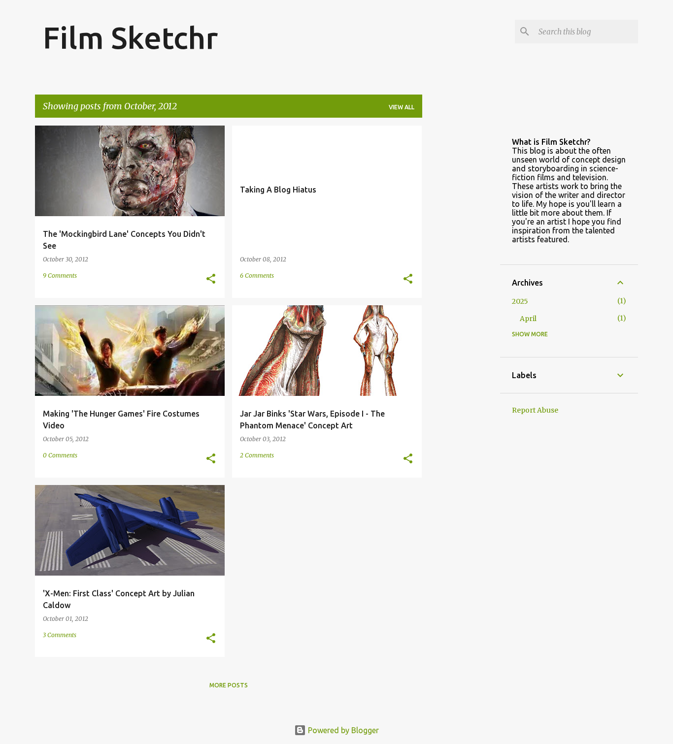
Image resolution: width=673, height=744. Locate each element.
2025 (520, 301)
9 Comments (60, 275)
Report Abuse (535, 410)
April (528, 318)
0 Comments (60, 455)
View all (401, 107)
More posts (228, 685)
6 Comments (257, 275)
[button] (211, 279)
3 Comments (59, 635)
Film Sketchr (130, 37)
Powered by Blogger (342, 730)
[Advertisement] (461, 273)
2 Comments (257, 455)
